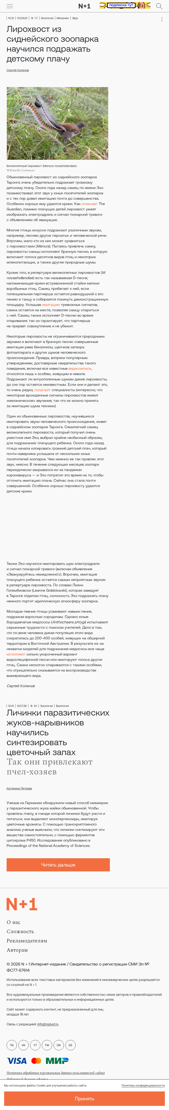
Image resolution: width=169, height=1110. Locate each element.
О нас (13, 922)
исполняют (16, 654)
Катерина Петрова (19, 788)
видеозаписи (80, 368)
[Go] (10, 6)
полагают (42, 390)
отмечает (90, 204)
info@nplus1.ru (48, 1024)
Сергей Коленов (18, 70)
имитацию (51, 304)
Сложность (20, 931)
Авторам (17, 950)
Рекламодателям (27, 941)
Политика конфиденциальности (143, 1085)
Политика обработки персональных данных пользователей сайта (56, 1072)
